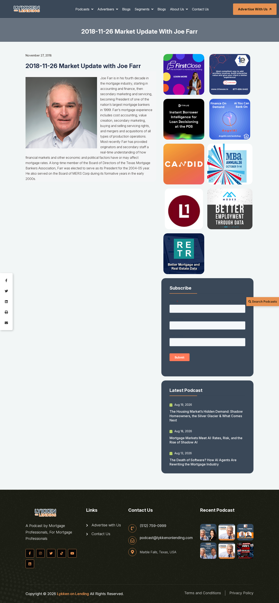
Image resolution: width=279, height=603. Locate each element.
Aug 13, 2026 (183, 453)
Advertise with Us (253, 9)
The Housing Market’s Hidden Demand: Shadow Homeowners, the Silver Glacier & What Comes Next (206, 415)
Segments (142, 9)
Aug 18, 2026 (183, 431)
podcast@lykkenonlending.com (166, 538)
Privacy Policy (241, 593)
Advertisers (106, 9)
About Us (177, 9)
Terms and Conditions (202, 593)
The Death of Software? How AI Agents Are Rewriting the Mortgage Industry (203, 462)
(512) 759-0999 (153, 526)
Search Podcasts (264, 301)
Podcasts (82, 9)
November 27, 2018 (39, 55)
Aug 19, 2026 (183, 404)
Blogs (126, 9)
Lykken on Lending (73, 594)
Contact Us (200, 9)
